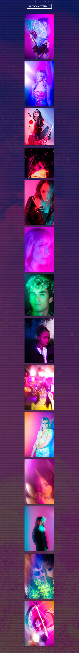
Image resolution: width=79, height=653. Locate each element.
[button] (57, 1)
